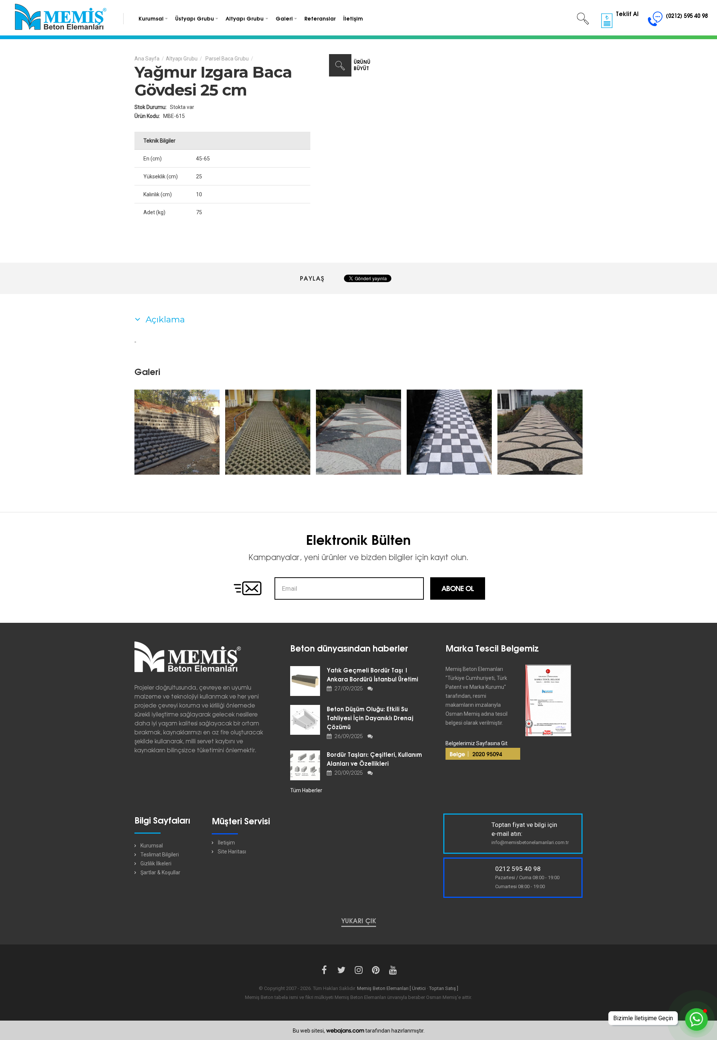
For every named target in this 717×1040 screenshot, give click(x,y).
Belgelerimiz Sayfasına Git (477, 743)
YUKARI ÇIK (358, 921)
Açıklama (164, 319)
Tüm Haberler (306, 790)
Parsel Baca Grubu (226, 59)
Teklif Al (626, 14)
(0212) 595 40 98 (686, 15)
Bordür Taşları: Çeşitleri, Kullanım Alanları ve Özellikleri (374, 759)
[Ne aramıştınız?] (583, 19)
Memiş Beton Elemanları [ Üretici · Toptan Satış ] (407, 988)
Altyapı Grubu (182, 59)
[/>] (177, 432)
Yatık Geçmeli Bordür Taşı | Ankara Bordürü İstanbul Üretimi (372, 675)
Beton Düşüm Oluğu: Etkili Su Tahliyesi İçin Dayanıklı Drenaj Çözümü (370, 718)
